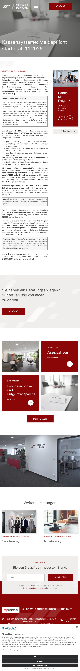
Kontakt (66, 609)
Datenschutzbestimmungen (34, 588)
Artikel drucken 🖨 (68, 131)
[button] (36, 6)
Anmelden (60, 577)
